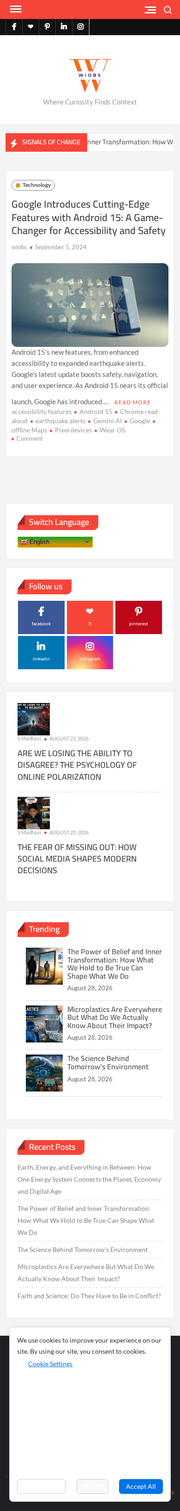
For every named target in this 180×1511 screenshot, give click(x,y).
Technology (37, 184)
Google (140, 421)
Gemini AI (107, 421)
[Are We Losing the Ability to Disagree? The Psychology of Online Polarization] (34, 718)
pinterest (138, 623)
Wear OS (112, 430)
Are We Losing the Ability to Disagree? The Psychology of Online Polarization (77, 765)
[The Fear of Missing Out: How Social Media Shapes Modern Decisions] (34, 812)
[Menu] (15, 9)
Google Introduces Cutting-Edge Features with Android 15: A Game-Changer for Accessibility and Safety (89, 217)
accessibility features (42, 411)
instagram (90, 658)
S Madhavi (29, 738)
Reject (93, 1486)
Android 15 (95, 411)
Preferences (41, 1486)
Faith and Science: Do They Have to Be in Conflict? (89, 1296)
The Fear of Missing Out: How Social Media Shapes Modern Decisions (77, 858)
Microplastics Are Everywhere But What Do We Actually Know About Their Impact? (114, 1017)
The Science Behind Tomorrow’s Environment (108, 1062)
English (38, 541)
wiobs (19, 247)
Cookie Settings (50, 1364)
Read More (132, 402)
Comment (30, 438)
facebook (41, 623)
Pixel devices (73, 430)
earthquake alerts (60, 421)
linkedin (41, 658)
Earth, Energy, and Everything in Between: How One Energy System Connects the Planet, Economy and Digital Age (89, 1179)
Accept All (141, 1486)
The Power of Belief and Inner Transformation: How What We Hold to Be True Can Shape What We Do (114, 963)
